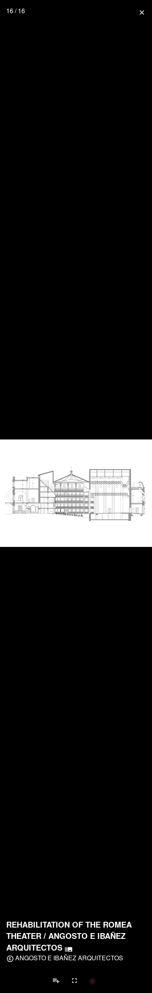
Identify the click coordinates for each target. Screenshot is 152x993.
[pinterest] (92, 980)
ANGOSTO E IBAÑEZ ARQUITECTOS (69, 957)
